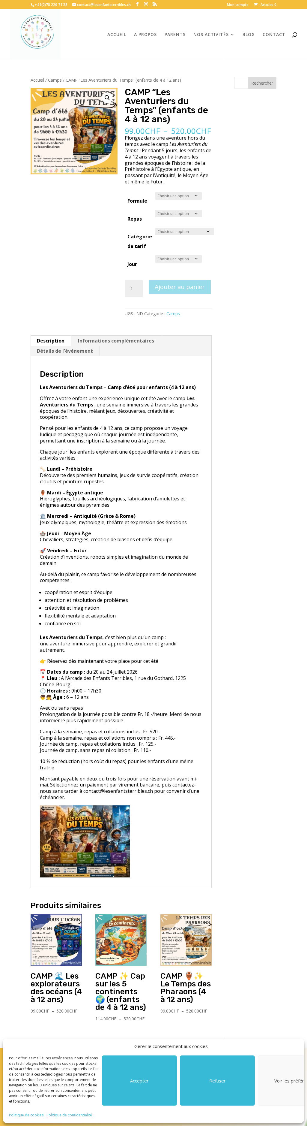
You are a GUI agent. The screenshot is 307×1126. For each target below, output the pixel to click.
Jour (132, 264)
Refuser (217, 1081)
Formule (137, 201)
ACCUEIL (116, 34)
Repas (134, 219)
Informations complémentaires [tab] (116, 340)
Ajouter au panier (180, 287)
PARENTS (175, 34)
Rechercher (262, 83)
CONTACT (274, 34)
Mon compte (238, 5)
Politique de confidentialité (69, 1115)
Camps (55, 80)
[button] (107, 97)
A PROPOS (145, 34)
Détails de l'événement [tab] (65, 351)
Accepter (139, 1081)
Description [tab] (50, 340)
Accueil (37, 80)
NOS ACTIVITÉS (211, 34)
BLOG (249, 34)
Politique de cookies (26, 1115)
